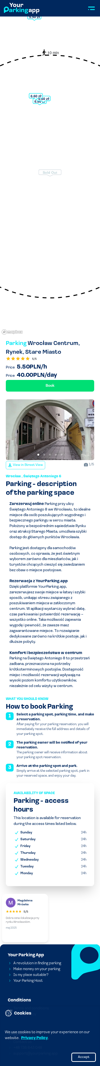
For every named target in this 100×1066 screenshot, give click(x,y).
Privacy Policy (34, 1038)
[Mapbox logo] (12, 332)
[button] (38, 455)
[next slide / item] (90, 429)
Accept (83, 1057)
